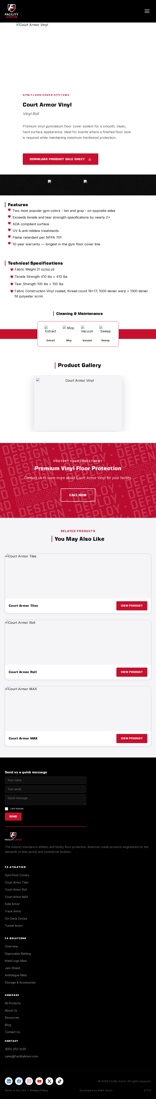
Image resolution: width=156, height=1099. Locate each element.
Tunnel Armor (14, 925)
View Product (132, 605)
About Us (11, 1010)
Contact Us (12, 1032)
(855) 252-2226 (15, 1049)
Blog (8, 1025)
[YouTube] (39, 1081)
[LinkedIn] (9, 1081)
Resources (12, 1017)
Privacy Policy (39, 1090)
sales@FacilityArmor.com (21, 1056)
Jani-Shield (12, 968)
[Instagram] (29, 1081)
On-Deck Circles (16, 918)
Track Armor (13, 911)
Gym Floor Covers (17, 875)
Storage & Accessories (20, 982)
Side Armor (12, 904)
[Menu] (147, 11)
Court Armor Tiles (16, 882)
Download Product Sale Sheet (57, 159)
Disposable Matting (18, 953)
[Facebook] (19, 1081)
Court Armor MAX (16, 897)
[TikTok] (59, 1081)
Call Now (78, 495)
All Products (13, 1003)
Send (13, 816)
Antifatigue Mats (16, 975)
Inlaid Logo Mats (16, 960)
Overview (11, 946)
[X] (49, 1081)
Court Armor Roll (16, 889)
